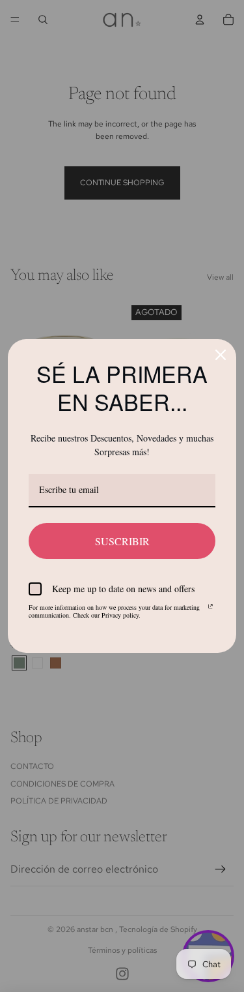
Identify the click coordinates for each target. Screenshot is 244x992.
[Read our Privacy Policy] (210, 609)
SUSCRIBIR (122, 541)
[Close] (220, 354)
